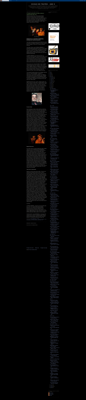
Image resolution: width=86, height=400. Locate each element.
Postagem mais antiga (44, 247)
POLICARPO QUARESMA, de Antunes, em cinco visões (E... (54, 303)
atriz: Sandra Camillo (53, 160)
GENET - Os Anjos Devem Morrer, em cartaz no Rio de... (54, 167)
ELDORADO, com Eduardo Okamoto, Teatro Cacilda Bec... (54, 374)
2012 (50, 73)
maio (51, 86)
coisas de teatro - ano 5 (43, 4)
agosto (51, 82)
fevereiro (51, 386)
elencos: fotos (52, 315)
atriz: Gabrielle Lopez (53, 220)
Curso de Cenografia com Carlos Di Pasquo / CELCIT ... (54, 103)
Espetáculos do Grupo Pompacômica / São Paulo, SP (54, 190)
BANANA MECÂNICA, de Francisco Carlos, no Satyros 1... (54, 244)
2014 (50, 72)
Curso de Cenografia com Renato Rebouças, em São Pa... (54, 365)
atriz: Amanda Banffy (53, 153)
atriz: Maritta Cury (52, 234)
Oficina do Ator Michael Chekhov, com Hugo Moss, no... (54, 378)
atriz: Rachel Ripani (53, 88)
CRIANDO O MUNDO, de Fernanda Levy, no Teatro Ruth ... (54, 313)
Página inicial (37, 247)
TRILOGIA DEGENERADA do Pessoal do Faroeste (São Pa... (54, 155)
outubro (51, 79)
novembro (51, 78)
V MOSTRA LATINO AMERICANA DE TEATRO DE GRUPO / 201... (54, 232)
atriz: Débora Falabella (53, 279)
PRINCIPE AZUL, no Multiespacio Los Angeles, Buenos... (54, 343)
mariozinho (50, 395)
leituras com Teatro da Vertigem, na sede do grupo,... (53, 136)
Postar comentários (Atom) (33, 249)
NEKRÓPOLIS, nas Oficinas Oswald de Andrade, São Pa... (54, 337)
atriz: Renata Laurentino (53, 176)
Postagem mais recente (30, 247)
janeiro (51, 387)
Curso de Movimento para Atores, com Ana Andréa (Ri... (54, 287)
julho (51, 83)
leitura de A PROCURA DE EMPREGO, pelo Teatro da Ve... (54, 241)
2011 (50, 74)
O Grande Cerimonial (41, 219)
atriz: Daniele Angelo (53, 120)
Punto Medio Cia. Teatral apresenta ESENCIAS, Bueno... (53, 187)
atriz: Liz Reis (52, 105)
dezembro (51, 77)
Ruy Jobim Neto (51, 394)
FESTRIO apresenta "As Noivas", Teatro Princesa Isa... (54, 262)
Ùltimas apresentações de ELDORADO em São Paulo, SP (54, 126)
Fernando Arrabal (34, 219)
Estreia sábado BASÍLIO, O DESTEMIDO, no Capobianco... (54, 91)
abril (51, 87)
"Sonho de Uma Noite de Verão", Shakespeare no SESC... (54, 371)
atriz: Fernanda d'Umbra (53, 138)
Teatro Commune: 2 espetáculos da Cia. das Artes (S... (54, 270)
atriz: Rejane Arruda (53, 280)
